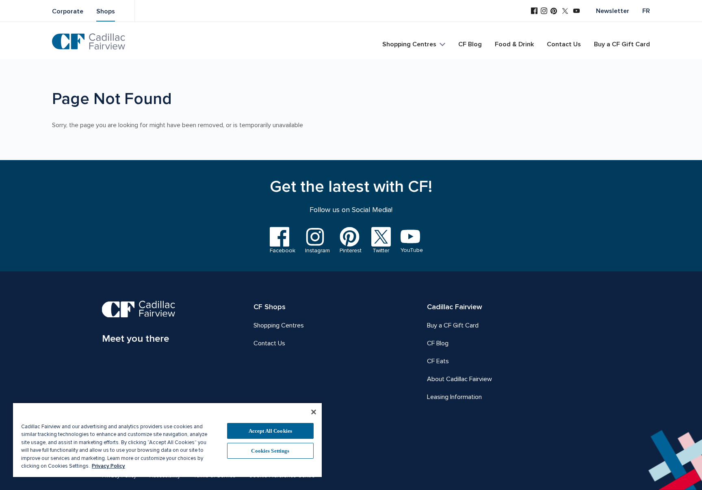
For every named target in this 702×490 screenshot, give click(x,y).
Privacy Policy (108, 466)
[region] (167, 439)
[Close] (313, 412)
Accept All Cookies (270, 431)
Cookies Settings (270, 451)
